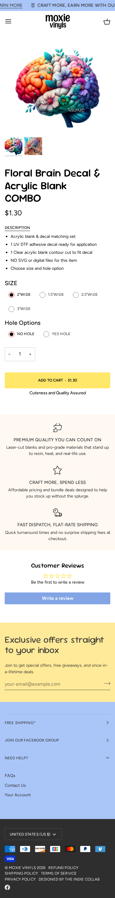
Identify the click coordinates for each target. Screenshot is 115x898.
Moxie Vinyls (22, 867)
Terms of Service (59, 873)
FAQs (10, 775)
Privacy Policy (20, 879)
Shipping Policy (21, 873)
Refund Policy (63, 867)
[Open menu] (13, 21)
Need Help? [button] (16, 758)
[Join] (105, 683)
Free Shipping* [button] (20, 723)
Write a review (57, 598)
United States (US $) (30, 834)
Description (17, 227)
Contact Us (15, 785)
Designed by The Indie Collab (69, 879)
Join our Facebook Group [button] (32, 740)
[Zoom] (16, 125)
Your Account (18, 794)
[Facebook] (7, 887)
